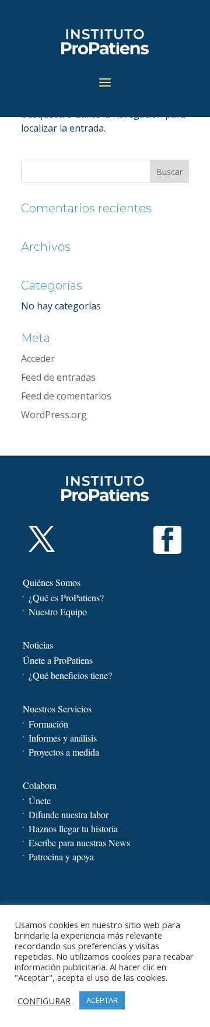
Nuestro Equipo (58, 611)
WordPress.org (54, 414)
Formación (48, 724)
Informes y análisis (63, 738)
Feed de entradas (58, 377)
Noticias (38, 645)
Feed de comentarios (66, 396)
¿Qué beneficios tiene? (70, 675)
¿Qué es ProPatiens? (66, 597)
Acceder (38, 358)
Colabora (40, 785)
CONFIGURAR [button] (44, 1000)
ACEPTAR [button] (102, 1000)
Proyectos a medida (64, 752)
